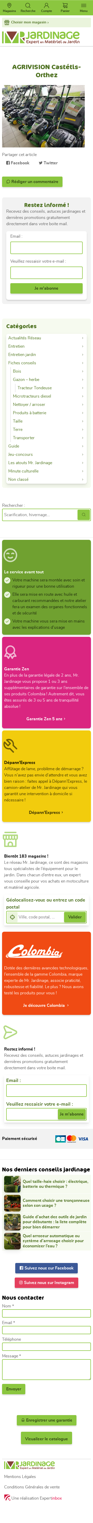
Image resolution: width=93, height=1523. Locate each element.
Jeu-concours (20, 454)
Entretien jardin (22, 355)
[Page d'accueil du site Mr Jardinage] (46, 37)
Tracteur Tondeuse (35, 388)
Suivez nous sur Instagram (48, 1283)
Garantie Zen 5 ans (44, 719)
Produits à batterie (29, 413)
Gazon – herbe (26, 380)
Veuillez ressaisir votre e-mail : (38, 261)
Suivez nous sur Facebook (49, 1268)
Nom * (8, 1306)
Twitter (50, 163)
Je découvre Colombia (44, 1005)
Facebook (19, 163)
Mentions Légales (20, 1477)
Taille (17, 421)
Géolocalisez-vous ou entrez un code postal (45, 904)
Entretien (16, 346)
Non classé (18, 479)
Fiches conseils (22, 363)
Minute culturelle (23, 471)
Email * (8, 1323)
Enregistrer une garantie (48, 1420)
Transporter (24, 438)
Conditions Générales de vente (32, 1487)
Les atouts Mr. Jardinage (30, 463)
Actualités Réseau (24, 338)
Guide (13, 446)
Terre (17, 429)
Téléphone (11, 1339)
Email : (16, 236)
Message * (11, 1356)
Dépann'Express (44, 813)
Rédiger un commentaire (34, 182)
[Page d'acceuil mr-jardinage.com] (46, 1465)
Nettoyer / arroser (29, 405)
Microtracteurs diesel (32, 396)
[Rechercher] (84, 515)
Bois (17, 371)
